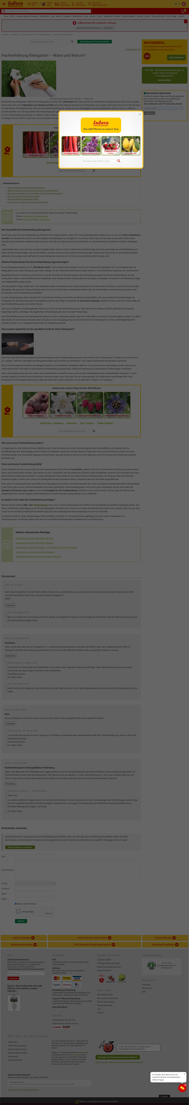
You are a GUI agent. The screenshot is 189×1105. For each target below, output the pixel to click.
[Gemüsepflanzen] (71, 146)
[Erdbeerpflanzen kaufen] (111, 146)
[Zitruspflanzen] (130, 146)
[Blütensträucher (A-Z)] (91, 146)
